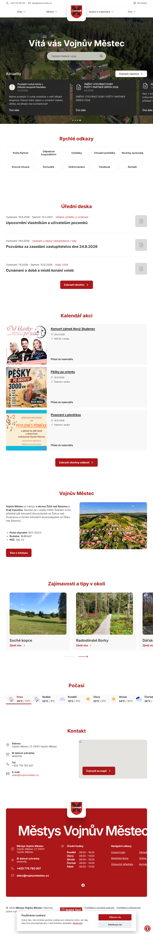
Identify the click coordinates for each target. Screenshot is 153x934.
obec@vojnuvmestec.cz (42, 3)
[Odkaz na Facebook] (83, 885)
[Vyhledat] (101, 56)
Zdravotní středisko (122, 864)
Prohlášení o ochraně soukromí (99, 907)
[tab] (73, 120)
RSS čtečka (142, 3)
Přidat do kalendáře (62, 359)
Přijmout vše (115, 917)
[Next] (83, 656)
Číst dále (14, 110)
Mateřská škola (119, 858)
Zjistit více (16, 645)
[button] (21, 11)
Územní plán (118, 852)
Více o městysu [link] (19, 552)
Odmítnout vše (115, 924)
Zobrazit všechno (129, 73)
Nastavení (78, 923)
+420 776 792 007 (18, 3)
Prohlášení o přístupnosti (129, 907)
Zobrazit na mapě (96, 770)
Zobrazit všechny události (74, 462)
